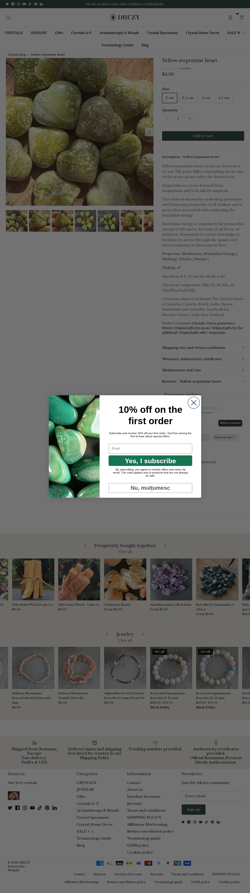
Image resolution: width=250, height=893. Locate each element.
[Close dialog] (194, 403)
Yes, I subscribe (150, 461)
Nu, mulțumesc (150, 488)
